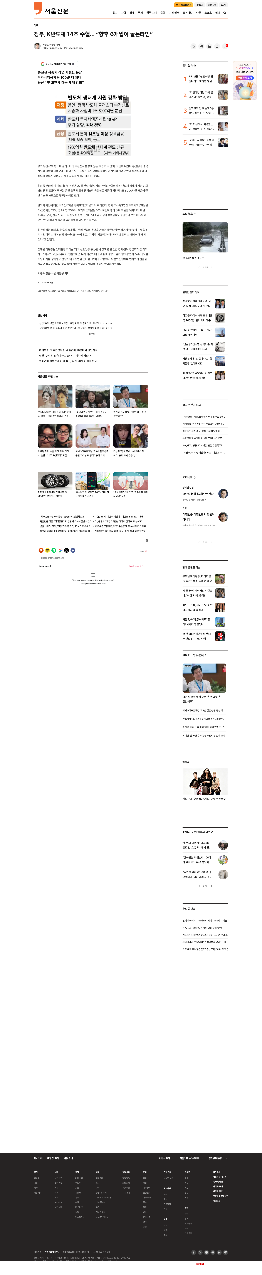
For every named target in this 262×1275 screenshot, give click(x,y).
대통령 (36, 1178)
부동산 (78, 1182)
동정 (165, 1230)
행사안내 (38, 1158)
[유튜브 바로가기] (212, 1252)
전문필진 (167, 1204)
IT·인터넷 (79, 1207)
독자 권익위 (218, 1181)
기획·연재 (174, 13)
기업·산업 (79, 1178)
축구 (186, 1182)
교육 (56, 1192)
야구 (186, 1178)
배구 (186, 1197)
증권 (77, 1202)
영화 (145, 1221)
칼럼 (165, 1199)
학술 (145, 1182)
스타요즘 (188, 1233)
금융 (77, 1187)
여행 (145, 1207)
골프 (186, 1187)
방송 (186, 1213)
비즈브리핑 (79, 1216)
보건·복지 (58, 1207)
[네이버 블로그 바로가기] (225, 1252)
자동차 (78, 1192)
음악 (145, 1178)
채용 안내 (68, 1158)
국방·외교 (38, 1192)
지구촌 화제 (100, 1212)
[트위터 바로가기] (200, 1252)
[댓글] (225, 46)
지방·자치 (126, 1182)
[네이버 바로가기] (219, 1252)
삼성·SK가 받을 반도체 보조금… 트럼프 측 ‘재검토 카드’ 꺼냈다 (69, 323)
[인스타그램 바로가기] (206, 1252)
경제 (132, 13)
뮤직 (186, 1228)
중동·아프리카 (101, 1192)
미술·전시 (147, 1187)
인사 (165, 1225)
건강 (145, 1212)
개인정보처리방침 (52, 1251)
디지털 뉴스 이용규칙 (101, 1251)
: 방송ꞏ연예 (193, 655)
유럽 (97, 1207)
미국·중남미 (100, 1202)
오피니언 (187, 13)
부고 (165, 1235)
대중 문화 (147, 1197)
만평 (165, 1208)
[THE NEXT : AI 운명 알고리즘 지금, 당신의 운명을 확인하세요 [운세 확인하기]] (245, 80)
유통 (77, 1197)
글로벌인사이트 (102, 1216)
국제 (140, 13)
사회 (123, 13)
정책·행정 (126, 1178)
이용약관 (37, 1251)
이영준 (45, 44)
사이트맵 (216, 1200)
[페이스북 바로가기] (193, 1252)
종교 (145, 1202)
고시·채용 (126, 1192)
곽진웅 (52, 44)
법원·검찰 (58, 1182)
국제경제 (99, 1178)
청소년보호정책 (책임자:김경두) (76, 1251)
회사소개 (216, 1172)
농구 (186, 1192)
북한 (36, 1187)
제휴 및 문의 (53, 1158)
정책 (77, 1212)
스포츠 (208, 13)
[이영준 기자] (37, 46)
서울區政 (126, 1187)
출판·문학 (147, 1192)
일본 (97, 1187)
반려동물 (146, 1216)
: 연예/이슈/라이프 (196, 832)
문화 (162, 13)
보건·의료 (58, 1202)
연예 (217, 13)
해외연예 (188, 1223)
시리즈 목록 (168, 1178)
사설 (165, 1194)
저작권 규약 (218, 1191)
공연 (145, 1226)
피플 (198, 13)
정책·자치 (151, 13)
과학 (56, 1197)
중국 (97, 1182)
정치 (115, 13)
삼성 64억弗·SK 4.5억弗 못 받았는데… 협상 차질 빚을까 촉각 (69, 328)
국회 (36, 1182)
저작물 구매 (218, 1186)
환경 (56, 1187)
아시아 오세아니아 (103, 1197)
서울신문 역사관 (219, 1176)
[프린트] (209, 46)
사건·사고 (58, 1178)
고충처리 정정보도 (220, 1196)
